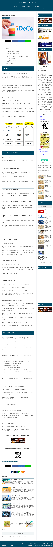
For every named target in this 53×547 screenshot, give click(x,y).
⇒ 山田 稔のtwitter (41, 119)
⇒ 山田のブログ (41, 116)
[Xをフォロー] (15, 472)
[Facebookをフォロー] (17, 472)
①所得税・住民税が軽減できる (13, 51)
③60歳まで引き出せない (12, 61)
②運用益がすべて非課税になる (13, 53)
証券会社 (48, 543)
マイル (40, 543)
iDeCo (12, 461)
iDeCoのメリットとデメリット (12, 49)
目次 (17, 45)
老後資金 (16, 461)
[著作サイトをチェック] (12, 472)
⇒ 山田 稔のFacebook (42, 117)
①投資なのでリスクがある (12, 58)
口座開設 (44, 543)
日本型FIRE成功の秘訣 (6, 461)
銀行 (51, 543)
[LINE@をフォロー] (19, 472)
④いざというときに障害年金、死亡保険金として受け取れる (18, 56)
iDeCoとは (8, 48)
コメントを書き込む (18, 533)
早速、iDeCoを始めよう (10, 63)
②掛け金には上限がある (11, 60)
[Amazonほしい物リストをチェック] (22, 472)
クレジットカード (26, 543)
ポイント (31, 543)
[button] (51, 263)
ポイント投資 (36, 543)
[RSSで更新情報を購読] (24, 472)
